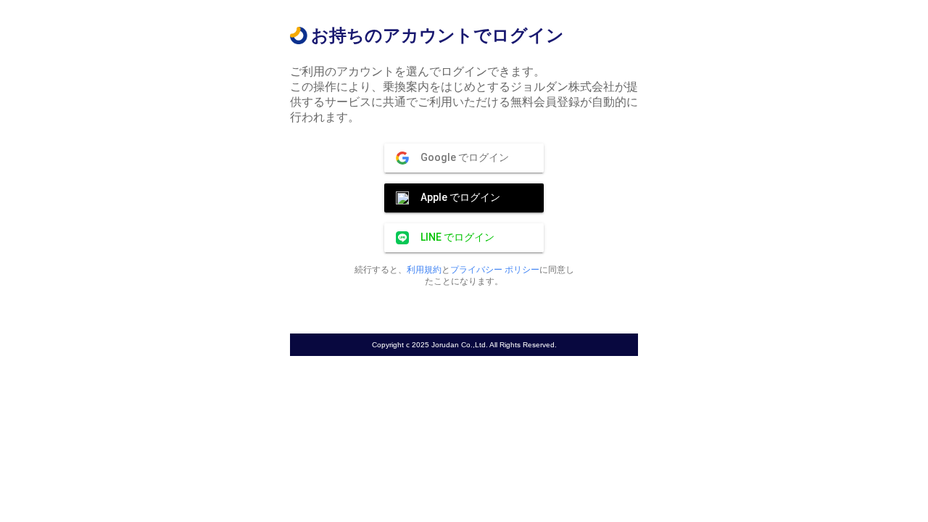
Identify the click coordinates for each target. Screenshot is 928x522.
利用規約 (424, 270)
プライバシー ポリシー (494, 270)
